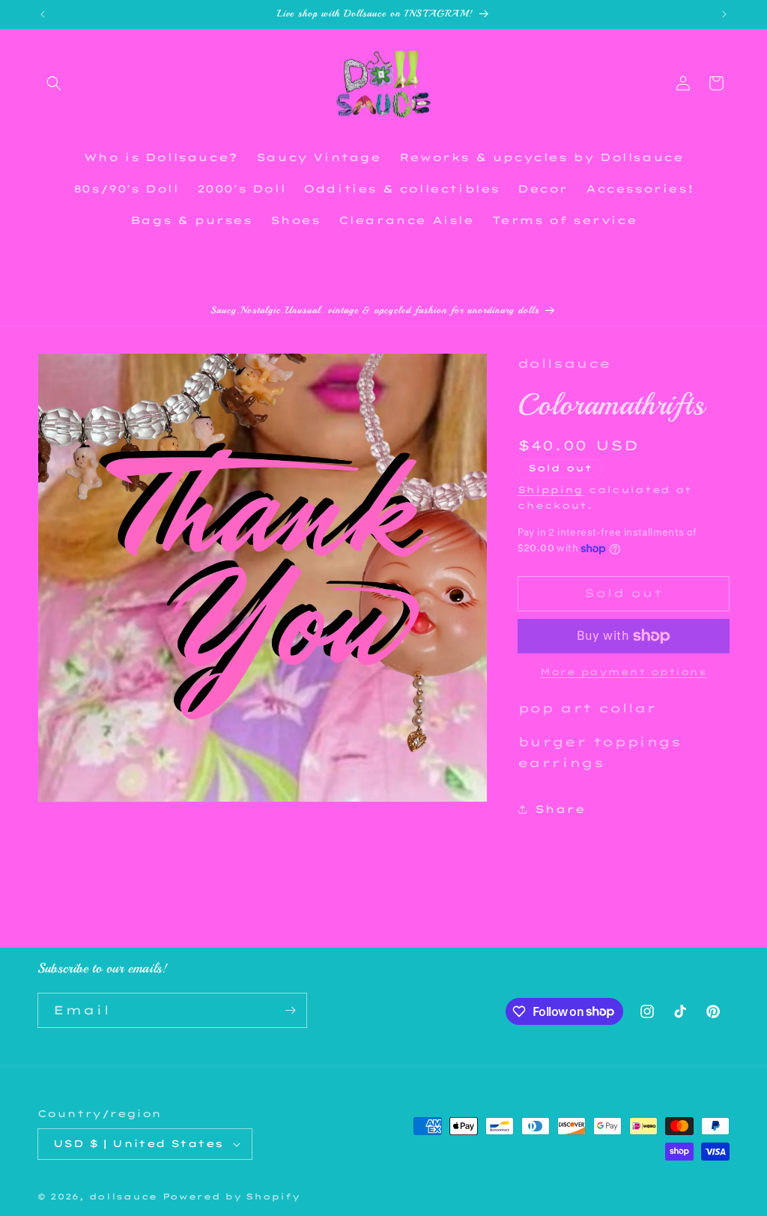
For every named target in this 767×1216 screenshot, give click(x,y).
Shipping (551, 489)
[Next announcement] (724, 14)
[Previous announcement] (42, 14)
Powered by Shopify (231, 1196)
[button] (53, 83)
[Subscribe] (289, 1010)
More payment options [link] (623, 671)
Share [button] (560, 809)
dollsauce (123, 1196)
